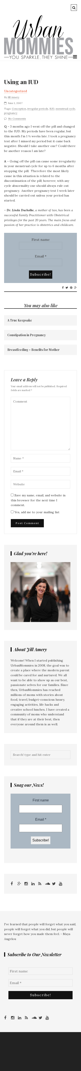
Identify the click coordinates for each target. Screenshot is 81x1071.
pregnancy (10, 113)
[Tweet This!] (66, 287)
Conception (19, 108)
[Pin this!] (71, 287)
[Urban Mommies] (38, 58)
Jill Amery (13, 97)
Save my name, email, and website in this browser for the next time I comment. (38, 500)
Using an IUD (21, 82)
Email (40, 256)
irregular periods (37, 108)
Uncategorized (15, 91)
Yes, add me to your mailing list (36, 512)
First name (41, 239)
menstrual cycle (65, 108)
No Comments (17, 118)
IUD (51, 108)
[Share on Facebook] (63, 287)
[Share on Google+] (75, 287)
